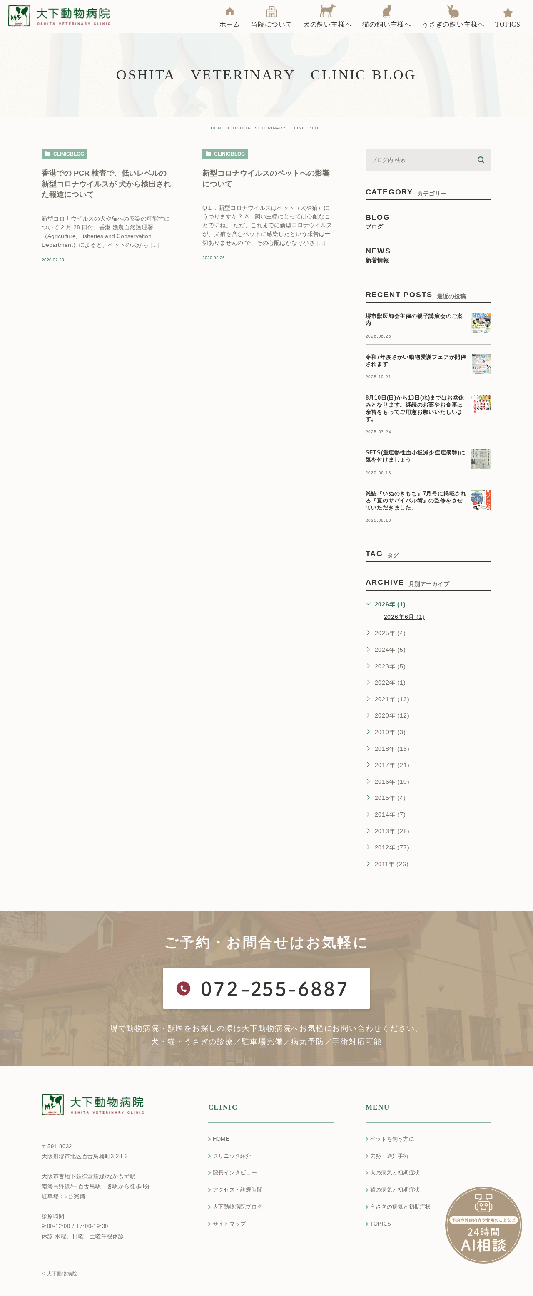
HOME (218, 128)
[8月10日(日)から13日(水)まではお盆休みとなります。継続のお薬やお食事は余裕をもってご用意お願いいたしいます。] (481, 405)
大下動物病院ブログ (237, 1207)
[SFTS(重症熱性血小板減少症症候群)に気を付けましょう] (481, 459)
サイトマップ (229, 1224)
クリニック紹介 (232, 1156)
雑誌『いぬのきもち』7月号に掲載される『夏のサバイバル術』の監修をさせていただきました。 (416, 500)
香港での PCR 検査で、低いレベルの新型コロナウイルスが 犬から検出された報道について (106, 184)
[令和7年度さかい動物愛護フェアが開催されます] (481, 364)
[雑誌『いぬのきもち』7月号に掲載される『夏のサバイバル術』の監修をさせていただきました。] (481, 500)
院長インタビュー (235, 1172)
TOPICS (380, 1224)
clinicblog (68, 154)
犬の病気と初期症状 (395, 1172)
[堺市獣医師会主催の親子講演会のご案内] (481, 323)
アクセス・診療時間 (237, 1190)
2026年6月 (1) (404, 616)
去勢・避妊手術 (389, 1156)
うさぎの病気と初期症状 (400, 1207)
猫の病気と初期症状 (395, 1190)
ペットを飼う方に (392, 1139)
